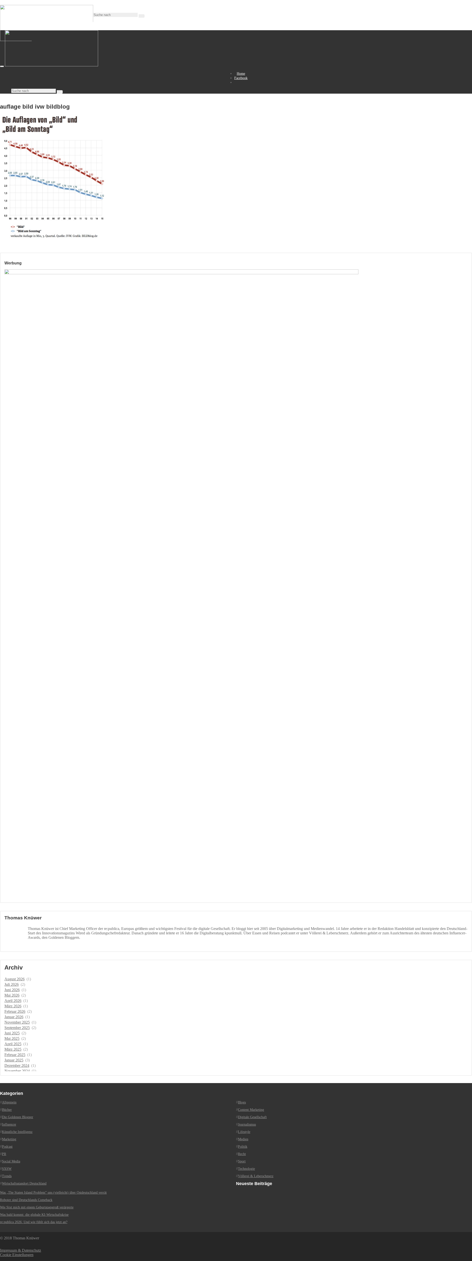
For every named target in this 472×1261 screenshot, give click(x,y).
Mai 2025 (11, 1038)
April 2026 (12, 1001)
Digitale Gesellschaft (252, 1117)
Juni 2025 (12, 1033)
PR (4, 1154)
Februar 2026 (14, 1011)
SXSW (7, 1169)
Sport (242, 1161)
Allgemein (9, 1102)
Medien (243, 1139)
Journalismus (247, 1124)
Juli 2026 (11, 984)
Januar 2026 (13, 1017)
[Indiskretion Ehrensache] (51, 65)
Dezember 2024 (16, 1065)
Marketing (9, 1139)
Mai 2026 (11, 995)
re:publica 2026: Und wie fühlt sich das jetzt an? (33, 1222)
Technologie (246, 1169)
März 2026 (12, 1006)
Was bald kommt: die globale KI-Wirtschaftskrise (34, 1215)
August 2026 (14, 979)
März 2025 (12, 1049)
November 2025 (17, 1022)
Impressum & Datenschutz (20, 1250)
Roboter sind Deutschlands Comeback (26, 1200)
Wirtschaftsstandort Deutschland (24, 1183)
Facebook (241, 78)
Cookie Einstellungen (16, 1255)
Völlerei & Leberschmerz (255, 1176)
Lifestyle (244, 1132)
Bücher (7, 1110)
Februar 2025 (14, 1055)
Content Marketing (251, 1110)
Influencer (9, 1124)
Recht (242, 1154)
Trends (7, 1176)
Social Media (11, 1161)
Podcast (7, 1146)
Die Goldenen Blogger (17, 1117)
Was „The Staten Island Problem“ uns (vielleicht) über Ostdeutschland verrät (53, 1192)
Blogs (242, 1102)
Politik (242, 1146)
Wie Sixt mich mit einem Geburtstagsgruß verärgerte (37, 1207)
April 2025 (12, 1044)
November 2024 (17, 1071)
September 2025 (17, 1028)
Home (241, 73)
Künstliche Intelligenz (17, 1132)
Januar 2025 (13, 1060)
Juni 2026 (12, 990)
